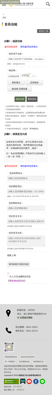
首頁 (4, 18)
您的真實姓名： (16, 173)
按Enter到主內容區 (10, 2)
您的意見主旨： (16, 216)
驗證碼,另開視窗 (19, 89)
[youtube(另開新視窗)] (29, 382)
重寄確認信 (34, 129)
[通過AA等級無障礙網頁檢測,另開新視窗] (11, 382)
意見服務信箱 (24, 362)
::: (3, 14)
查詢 (48, 4)
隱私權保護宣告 (16, 281)
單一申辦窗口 (10, 362)
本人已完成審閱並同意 (19, 277)
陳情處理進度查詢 (28, 47)
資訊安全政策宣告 (28, 357)
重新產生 (16, 83)
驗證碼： (12, 70)
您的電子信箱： (16, 54)
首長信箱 (11, 24)
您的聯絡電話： (16, 186)
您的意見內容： (16, 233)
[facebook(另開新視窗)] (36, 382)
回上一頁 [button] (44, 31)
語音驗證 (34, 83)
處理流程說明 (11, 47)
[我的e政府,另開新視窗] (22, 382)
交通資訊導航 (26, 318)
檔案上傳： (12, 255)
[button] (29, 75)
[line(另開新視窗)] (42, 382)
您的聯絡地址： (15, 203)
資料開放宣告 (38, 362)
